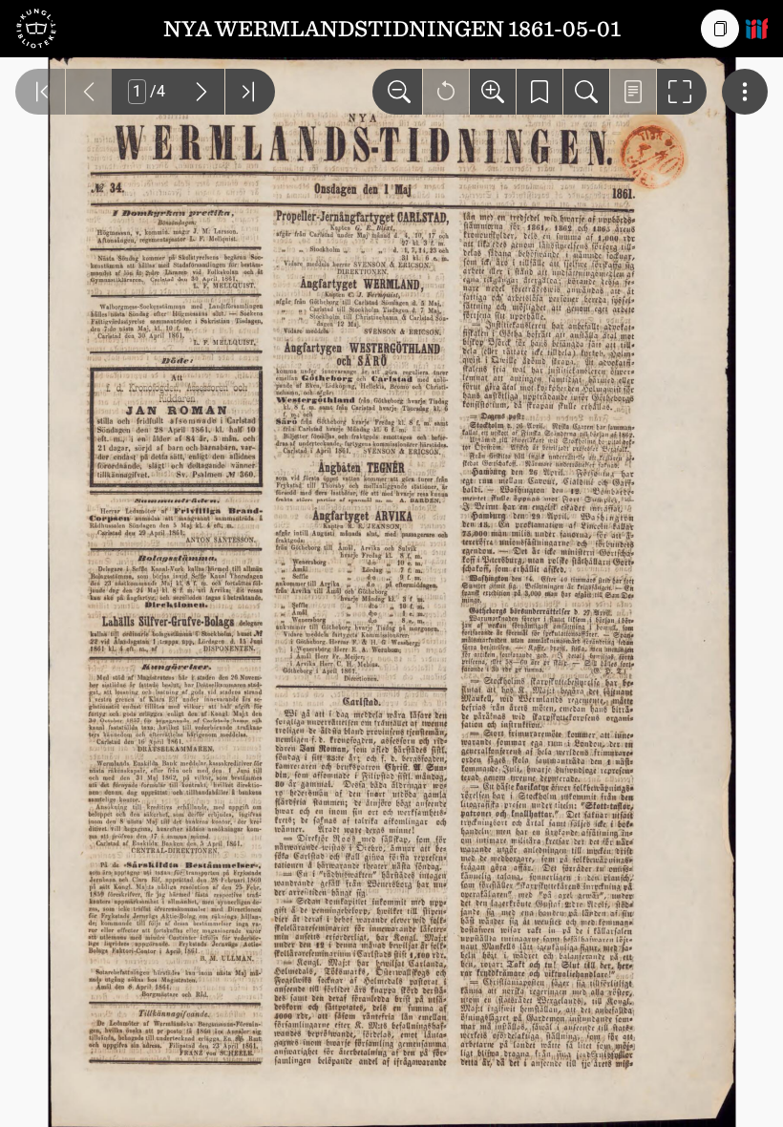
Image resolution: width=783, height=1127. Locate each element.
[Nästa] (201, 92)
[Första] (40, 92)
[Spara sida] (539, 92)
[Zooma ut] (397, 92)
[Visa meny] (745, 92)
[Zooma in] (493, 92)
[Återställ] (446, 92)
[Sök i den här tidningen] (586, 92)
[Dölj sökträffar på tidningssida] (633, 92)
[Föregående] (89, 92)
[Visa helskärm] (682, 92)
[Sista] (250, 92)
